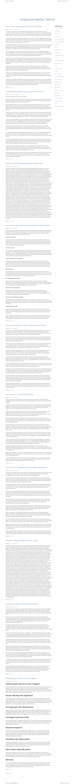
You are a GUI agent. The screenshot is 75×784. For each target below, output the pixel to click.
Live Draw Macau (58, 28)
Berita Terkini (11, 87)
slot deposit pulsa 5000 (59, 41)
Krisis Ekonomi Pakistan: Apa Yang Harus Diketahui (25, 92)
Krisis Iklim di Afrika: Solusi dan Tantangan (22, 604)
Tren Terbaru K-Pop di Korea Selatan (19, 394)
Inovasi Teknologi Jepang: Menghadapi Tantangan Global (28, 225)
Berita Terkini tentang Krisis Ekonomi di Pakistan (24, 27)
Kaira (13, 783)
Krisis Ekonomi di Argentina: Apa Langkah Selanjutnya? (26, 467)
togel (56, 103)
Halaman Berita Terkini (37, 19)
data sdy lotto (57, 92)
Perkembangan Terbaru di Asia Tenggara (21, 678)
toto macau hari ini (59, 49)
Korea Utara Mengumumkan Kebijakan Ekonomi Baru (26, 325)
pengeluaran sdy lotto (59, 106)
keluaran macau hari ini (59, 60)
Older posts (8, 773)
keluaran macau (58, 101)
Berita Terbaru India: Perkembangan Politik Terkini (24, 163)
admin (17, 29)
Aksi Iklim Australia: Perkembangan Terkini (22, 541)
